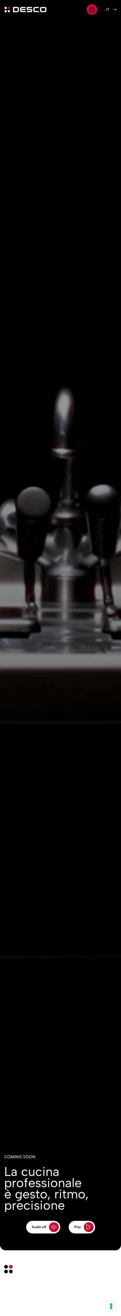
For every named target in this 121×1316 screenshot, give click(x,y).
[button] (43, 1227)
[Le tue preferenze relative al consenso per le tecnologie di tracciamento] (111, 1306)
